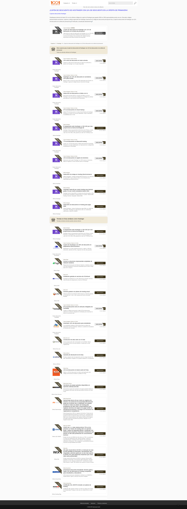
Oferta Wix (56, 459)
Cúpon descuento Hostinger (57, 70)
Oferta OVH (56, 285)
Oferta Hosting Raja (56, 494)
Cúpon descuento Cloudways (57, 254)
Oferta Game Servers (57, 394)
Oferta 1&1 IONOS (56, 436)
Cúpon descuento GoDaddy (57, 316)
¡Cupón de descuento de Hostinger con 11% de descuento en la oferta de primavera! (89, 10)
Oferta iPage (57, 270)
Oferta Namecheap (56, 409)
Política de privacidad (84, 503)
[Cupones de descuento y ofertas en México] (55, 3)
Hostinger (59, 43)
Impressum (93, 503)
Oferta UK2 (56, 300)
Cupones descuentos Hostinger (58, 13)
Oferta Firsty (57, 379)
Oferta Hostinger (56, 135)
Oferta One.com (56, 348)
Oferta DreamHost (56, 479)
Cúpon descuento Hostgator (57, 333)
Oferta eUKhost (56, 364)
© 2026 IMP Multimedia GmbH (93, 507)
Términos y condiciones (102, 503)
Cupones (53, 43)
